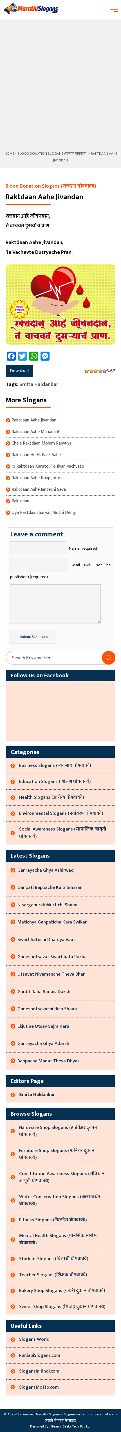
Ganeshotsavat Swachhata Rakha (52, 957)
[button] (108, 658)
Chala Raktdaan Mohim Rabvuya (41, 443)
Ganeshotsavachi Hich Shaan (47, 1009)
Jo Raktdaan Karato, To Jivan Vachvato (48, 466)
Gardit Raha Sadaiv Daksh (43, 992)
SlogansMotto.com (39, 1387)
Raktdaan (20, 501)
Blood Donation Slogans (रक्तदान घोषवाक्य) (52, 153)
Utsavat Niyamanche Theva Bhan (51, 974)
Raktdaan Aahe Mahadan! (35, 432)
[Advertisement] (60, 87)
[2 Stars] (91, 371)
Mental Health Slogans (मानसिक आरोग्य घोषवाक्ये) (58, 1239)
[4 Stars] (100, 371)
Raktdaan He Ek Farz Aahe (36, 455)
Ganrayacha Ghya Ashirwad (45, 870)
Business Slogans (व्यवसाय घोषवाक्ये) (55, 765)
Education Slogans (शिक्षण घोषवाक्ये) (55, 781)
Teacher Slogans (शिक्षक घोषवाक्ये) (53, 1275)
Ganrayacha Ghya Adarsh (43, 1043)
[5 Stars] (104, 371)
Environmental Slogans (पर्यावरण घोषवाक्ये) (61, 813)
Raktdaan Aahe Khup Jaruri (37, 478)
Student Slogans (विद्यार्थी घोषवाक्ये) (53, 1259)
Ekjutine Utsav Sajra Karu (43, 1026)
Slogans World (34, 1339)
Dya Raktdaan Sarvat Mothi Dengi (44, 512)
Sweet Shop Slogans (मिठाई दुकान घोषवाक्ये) (62, 1307)
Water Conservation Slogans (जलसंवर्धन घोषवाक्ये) (59, 1200)
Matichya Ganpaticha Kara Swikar (52, 922)
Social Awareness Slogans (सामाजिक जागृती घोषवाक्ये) (62, 832)
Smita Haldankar (38, 384)
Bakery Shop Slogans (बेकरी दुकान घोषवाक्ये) (62, 1291)
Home (9, 153)
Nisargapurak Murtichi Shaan (47, 905)
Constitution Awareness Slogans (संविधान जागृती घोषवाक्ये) (61, 1177)
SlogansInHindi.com (39, 1371)
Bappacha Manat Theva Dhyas (48, 1061)
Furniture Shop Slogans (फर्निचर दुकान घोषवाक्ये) (56, 1154)
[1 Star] (86, 371)
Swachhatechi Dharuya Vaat (46, 939)
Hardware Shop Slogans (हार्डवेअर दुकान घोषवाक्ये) (58, 1131)
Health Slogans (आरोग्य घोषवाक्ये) (51, 797)
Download (19, 371)
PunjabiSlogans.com (39, 1355)
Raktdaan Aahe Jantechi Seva (39, 489)
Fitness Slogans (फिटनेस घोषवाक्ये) (53, 1220)
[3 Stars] (95, 371)
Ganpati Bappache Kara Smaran (49, 887)
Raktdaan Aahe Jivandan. (34, 420)
